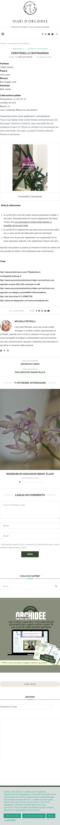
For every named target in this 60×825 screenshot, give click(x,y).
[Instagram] (45, 34)
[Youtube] (49, 34)
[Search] (57, 34)
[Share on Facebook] (36, 311)
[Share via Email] (48, 311)
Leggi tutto (9, 820)
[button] (2, 435)
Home (3, 43)
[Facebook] (42, 34)
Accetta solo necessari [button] (34, 816)
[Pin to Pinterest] (39, 311)
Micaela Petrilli (25, 57)
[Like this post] (33, 311)
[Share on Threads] (42, 311)
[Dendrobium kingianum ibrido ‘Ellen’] (30, 429)
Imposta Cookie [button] (12, 816)
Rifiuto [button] (51, 816)
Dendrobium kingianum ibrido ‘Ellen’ (30, 474)
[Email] (52, 34)
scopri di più (30, 684)
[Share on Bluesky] (45, 311)
